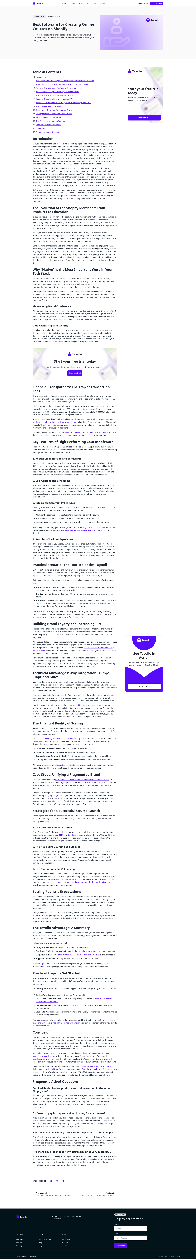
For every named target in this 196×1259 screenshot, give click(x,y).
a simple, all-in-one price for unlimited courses (67, 617)
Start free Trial (75, 373)
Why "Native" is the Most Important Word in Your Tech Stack (62, 84)
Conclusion (41, 128)
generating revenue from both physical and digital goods (89, 432)
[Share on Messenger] (57, 1181)
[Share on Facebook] (62, 1181)
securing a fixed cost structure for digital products (57, 964)
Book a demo (143, 3)
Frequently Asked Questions (48, 132)
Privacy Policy (175, 1256)
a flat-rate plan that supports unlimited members (94, 951)
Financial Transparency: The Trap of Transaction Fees (58, 88)
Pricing (73, 3)
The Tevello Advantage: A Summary (51, 121)
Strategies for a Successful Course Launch (54, 113)
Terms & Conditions (160, 1256)
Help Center (103, 3)
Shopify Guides (39, 17)
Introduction (41, 77)
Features (64, 3)
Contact (64, 1246)
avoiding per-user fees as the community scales (65, 738)
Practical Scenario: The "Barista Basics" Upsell (56, 95)
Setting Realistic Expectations (49, 117)
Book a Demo (121, 1245)
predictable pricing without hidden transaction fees (55, 422)
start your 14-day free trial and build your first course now (92, 1069)
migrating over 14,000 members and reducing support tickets (82, 779)
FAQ (40, 1246)
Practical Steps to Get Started (48, 124)
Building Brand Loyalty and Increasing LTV (54, 99)
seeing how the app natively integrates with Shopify (57, 1023)
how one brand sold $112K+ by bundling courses (62, 835)
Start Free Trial (157, 3)
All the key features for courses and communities (78, 955)
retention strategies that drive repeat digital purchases (82, 530)
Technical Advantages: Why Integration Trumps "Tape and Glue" (63, 102)
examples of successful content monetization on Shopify (80, 882)
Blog (94, 3)
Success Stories (84, 3)
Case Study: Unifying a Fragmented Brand (54, 110)
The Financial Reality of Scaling (49, 106)
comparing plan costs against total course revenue (67, 765)
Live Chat (64, 1242)
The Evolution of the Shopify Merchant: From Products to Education (65, 80)
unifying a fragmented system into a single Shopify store (69, 795)
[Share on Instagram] (51, 1181)
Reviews (19, 1242)
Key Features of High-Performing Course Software (57, 91)
